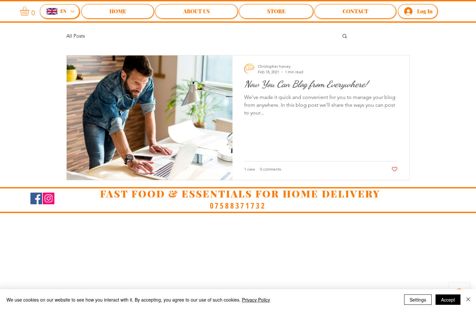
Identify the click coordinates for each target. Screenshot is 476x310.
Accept (448, 299)
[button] (345, 36)
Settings (418, 299)
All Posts (75, 36)
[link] (30, 11)
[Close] (468, 299)
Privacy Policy (256, 299)
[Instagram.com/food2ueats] (48, 198)
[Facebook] (36, 198)
